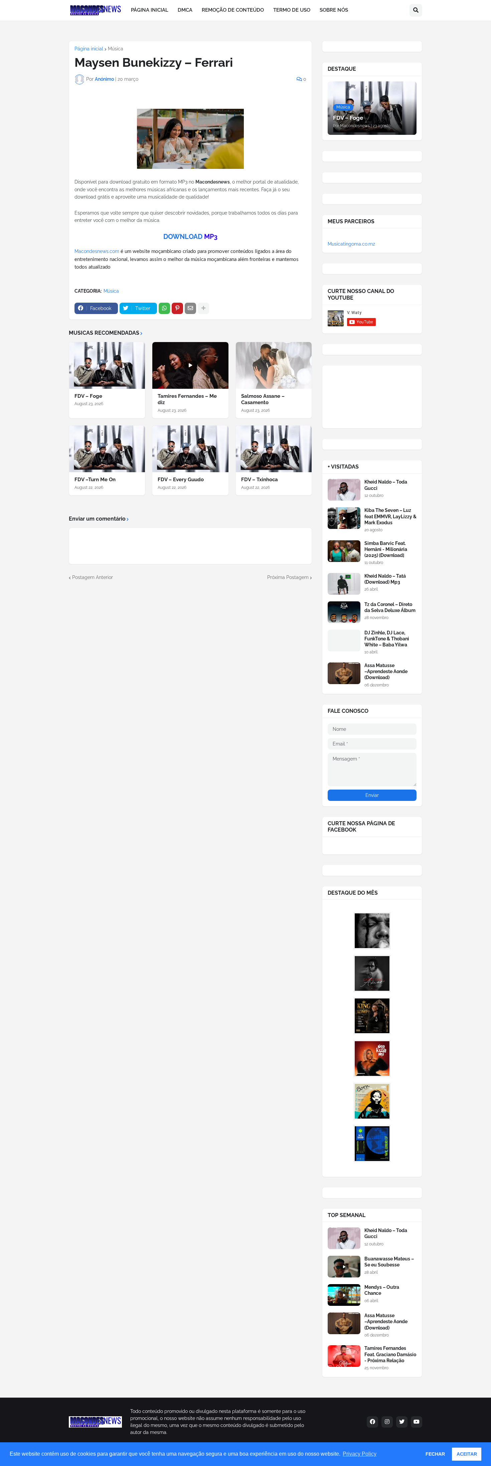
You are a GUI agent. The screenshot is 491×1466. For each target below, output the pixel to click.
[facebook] (372, 1422)
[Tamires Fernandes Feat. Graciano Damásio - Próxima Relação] (344, 1356)
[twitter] (401, 1422)
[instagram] (387, 1422)
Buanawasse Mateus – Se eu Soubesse (389, 1261)
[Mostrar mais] (203, 308)
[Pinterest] (177, 308)
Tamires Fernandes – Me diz (187, 399)
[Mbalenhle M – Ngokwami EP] (372, 1058)
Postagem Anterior (92, 577)
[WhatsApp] (164, 308)
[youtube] (416, 1422)
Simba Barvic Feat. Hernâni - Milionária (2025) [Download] (385, 549)
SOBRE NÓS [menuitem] (334, 10)
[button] (416, 10)
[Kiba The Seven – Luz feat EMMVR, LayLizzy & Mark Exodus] (344, 518)
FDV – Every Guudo (181, 480)
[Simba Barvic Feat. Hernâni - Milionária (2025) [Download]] (344, 551)
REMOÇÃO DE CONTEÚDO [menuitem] (233, 10)
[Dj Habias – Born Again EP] (372, 1101)
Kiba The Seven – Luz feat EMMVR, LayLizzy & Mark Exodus (390, 516)
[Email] (190, 308)
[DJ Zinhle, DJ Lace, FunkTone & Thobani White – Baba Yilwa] (344, 640)
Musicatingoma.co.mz (351, 244)
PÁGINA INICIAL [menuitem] (149, 10)
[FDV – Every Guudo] (190, 448)
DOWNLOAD (182, 237)
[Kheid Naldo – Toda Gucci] (344, 490)
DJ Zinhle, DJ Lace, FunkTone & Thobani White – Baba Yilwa (386, 638)
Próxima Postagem (288, 577)
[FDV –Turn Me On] (107, 448)
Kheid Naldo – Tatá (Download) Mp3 (385, 579)
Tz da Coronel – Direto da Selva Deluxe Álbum (390, 607)
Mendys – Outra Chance (381, 1290)
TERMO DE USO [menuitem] (291, 10)
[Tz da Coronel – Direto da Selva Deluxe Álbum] (344, 612)
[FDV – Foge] (107, 365)
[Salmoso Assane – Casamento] (274, 365)
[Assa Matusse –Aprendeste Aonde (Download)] (344, 673)
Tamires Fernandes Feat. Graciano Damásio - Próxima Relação (390, 1354)
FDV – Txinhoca (259, 480)
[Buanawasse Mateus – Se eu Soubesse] (344, 1266)
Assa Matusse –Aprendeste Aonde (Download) (385, 671)
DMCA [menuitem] (185, 10)
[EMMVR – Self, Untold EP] (372, 1143)
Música (115, 48)
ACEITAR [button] (467, 1454)
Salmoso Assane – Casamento (263, 399)
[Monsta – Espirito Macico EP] (372, 930)
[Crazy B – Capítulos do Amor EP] (372, 973)
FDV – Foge (88, 396)
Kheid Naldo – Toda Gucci (385, 485)
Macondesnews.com (96, 251)
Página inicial (88, 48)
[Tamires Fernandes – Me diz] (190, 365)
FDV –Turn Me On (95, 480)
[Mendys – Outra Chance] (344, 1295)
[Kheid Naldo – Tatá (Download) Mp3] (344, 584)
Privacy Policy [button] (359, 1454)
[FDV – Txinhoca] (274, 448)
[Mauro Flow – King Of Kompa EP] (372, 1015)
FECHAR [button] (435, 1454)
